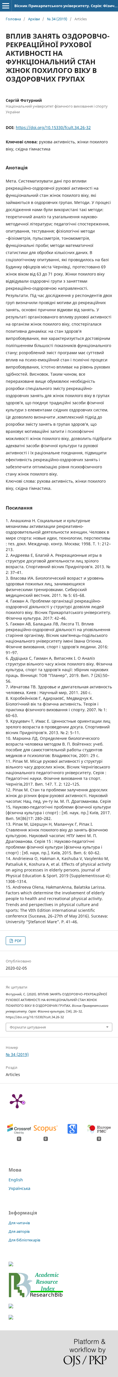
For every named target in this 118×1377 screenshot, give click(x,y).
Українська (19, 1188)
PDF (17, 940)
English (16, 1179)
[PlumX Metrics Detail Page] (17, 1100)
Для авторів (19, 1231)
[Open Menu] (5, 5)
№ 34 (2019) (57, 18)
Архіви (34, 18)
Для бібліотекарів (24, 1240)
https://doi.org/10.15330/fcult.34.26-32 (53, 127)
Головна (13, 18)
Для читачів (19, 1222)
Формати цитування (28, 1027)
